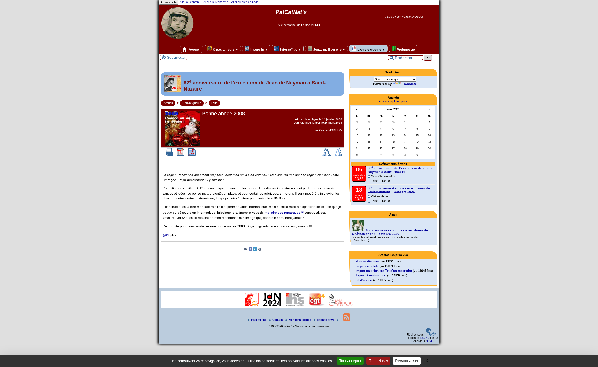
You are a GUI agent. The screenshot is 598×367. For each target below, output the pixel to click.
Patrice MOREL (328, 130)
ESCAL (424, 337)
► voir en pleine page (393, 101)
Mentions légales (300, 320)
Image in (258, 49)
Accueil (194, 49)
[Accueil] (177, 40)
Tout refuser (378, 361)
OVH (430, 341)
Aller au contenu (190, 2)
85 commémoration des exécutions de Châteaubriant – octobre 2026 (399, 190)
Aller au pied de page (245, 2)
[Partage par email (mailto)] (246, 250)
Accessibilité (169, 2)
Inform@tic (290, 49)
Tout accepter (350, 361)
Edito (214, 103)
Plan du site (259, 320)
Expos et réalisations (371, 275)
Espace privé (326, 320)
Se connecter (176, 57)
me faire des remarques (282, 212)
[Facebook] (250, 250)
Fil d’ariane (364, 280)
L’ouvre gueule (370, 49)
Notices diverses (367, 261)
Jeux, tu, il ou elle (328, 49)
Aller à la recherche (215, 2)
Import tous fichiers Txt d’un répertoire (384, 271)
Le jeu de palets (367, 266)
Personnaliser (406, 361)
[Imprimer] (169, 154)
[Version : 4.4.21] (431, 334)
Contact (278, 320)
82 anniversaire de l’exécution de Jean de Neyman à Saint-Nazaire (401, 170)
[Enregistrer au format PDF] (180, 154)
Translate (409, 84)
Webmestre (405, 49)
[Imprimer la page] (260, 250)
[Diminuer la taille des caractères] (338, 154)
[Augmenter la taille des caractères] (326, 154)
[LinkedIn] (255, 250)
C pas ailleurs (225, 49)
